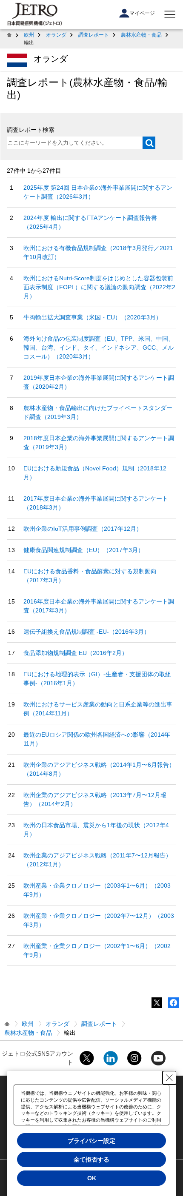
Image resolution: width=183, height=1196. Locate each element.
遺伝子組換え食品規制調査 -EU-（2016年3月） (86, 631)
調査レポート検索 (30, 129)
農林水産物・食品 (141, 35)
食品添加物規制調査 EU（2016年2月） (75, 652)
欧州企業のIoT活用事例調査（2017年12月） (82, 528)
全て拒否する (91, 1159)
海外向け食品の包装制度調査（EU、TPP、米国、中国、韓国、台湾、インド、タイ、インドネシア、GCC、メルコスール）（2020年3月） (98, 347)
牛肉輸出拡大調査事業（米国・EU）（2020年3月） (92, 317)
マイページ (142, 13)
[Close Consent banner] (169, 1078)
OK (91, 1178)
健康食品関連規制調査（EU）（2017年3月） (83, 550)
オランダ (56, 35)
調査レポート (93, 35)
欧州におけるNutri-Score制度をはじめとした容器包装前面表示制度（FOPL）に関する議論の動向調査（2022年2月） (99, 287)
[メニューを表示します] (169, 14)
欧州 (29, 35)
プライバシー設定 (91, 1140)
